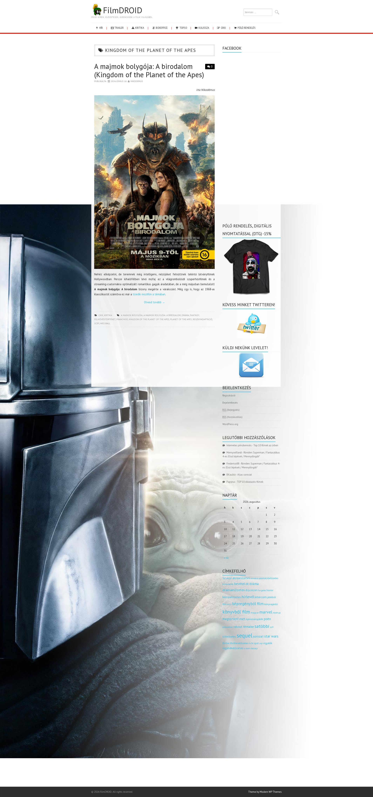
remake (248, 626)
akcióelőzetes (241, 578)
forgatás (262, 590)
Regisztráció (228, 395)
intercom (261, 597)
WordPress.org (230, 424)
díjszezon (251, 590)
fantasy (194, 315)
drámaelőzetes (233, 590)
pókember (227, 626)
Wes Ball (105, 323)
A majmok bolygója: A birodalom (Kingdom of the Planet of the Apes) (149, 70)
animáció (254, 578)
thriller (226, 643)
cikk (223, 27)
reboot (238, 627)
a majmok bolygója (132, 315)
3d (224, 578)
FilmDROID (122, 10)
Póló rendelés (246, 27)
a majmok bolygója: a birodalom (162, 315)
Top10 (183, 27)
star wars (271, 636)
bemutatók (228, 584)
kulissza (203, 27)
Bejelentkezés (230, 402)
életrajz (254, 648)
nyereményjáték (254, 619)
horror (270, 590)
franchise (122, 319)
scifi (96, 323)
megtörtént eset (233, 619)
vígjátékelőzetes (232, 648)
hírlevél (247, 596)
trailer (119, 27)
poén (267, 619)
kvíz (229, 604)
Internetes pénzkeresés (239, 445)
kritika (139, 27)
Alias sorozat (244, 474)
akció (229, 578)
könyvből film (236, 612)
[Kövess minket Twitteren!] (251, 323)
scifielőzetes (229, 636)
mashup (277, 612)
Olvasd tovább (154, 302)
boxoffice (161, 27)
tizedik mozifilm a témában (149, 294)
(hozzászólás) (232, 417)
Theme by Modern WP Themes (265, 792)
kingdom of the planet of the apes (149, 319)
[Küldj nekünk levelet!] (251, 365)
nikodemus (137, 81)
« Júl (226, 558)
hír (101, 27)
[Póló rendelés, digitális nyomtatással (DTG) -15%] (251, 266)
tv (250, 643)
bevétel (239, 584)
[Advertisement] (154, 358)
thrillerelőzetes (239, 643)
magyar (255, 612)
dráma (185, 315)
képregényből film (248, 603)
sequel (244, 635)
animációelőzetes (268, 578)
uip (261, 643)
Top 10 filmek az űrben (265, 445)
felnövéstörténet (104, 319)
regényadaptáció (202, 319)
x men (247, 648)
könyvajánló (271, 604)
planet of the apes (181, 319)
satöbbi (261, 626)
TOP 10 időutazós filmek (250, 481)
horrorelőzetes (231, 597)
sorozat (258, 636)
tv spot (255, 643)
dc (247, 584)
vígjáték (267, 643)
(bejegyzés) (231, 409)
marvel (265, 612)
